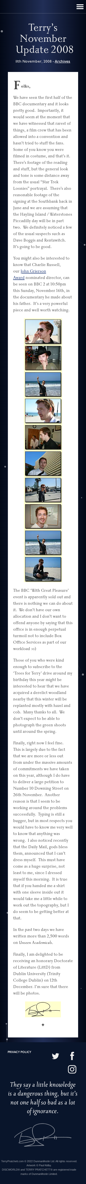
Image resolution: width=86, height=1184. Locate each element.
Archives (62, 61)
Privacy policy (19, 1052)
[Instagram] (72, 1070)
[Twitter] (55, 1056)
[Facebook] (72, 1056)
